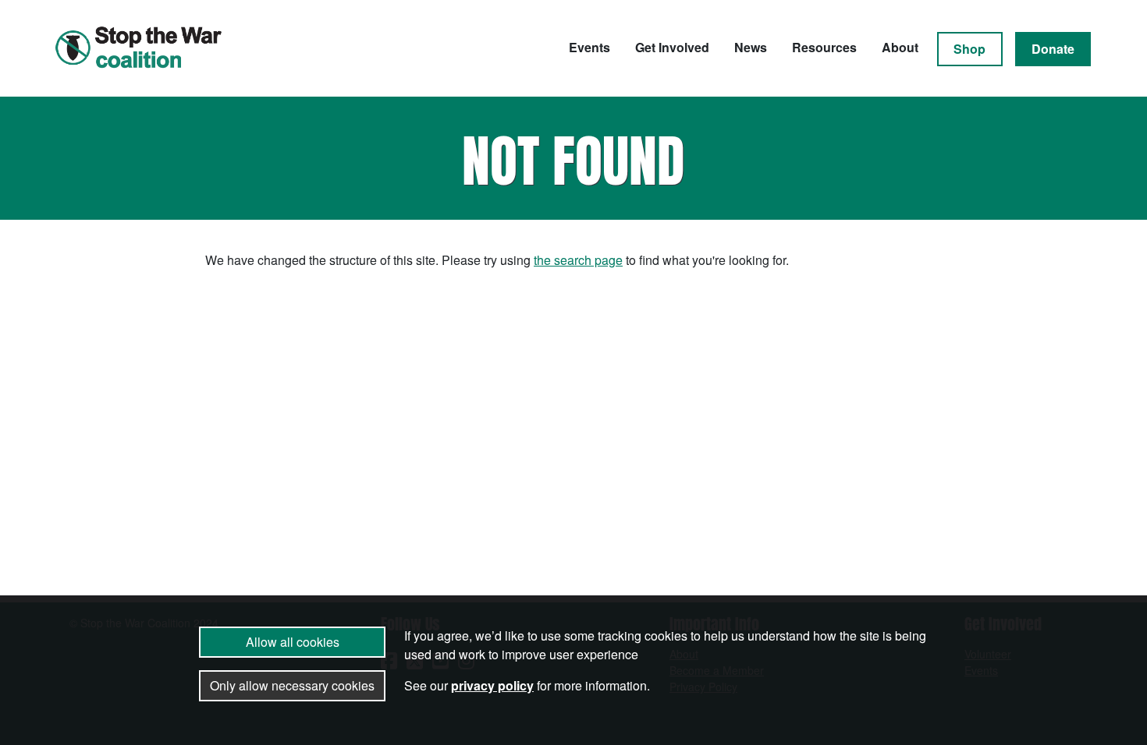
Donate (1053, 49)
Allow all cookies (292, 642)
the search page (578, 260)
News (750, 47)
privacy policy (492, 685)
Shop (969, 49)
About (900, 47)
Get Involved (672, 47)
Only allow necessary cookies (292, 685)
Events (589, 47)
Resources (824, 47)
